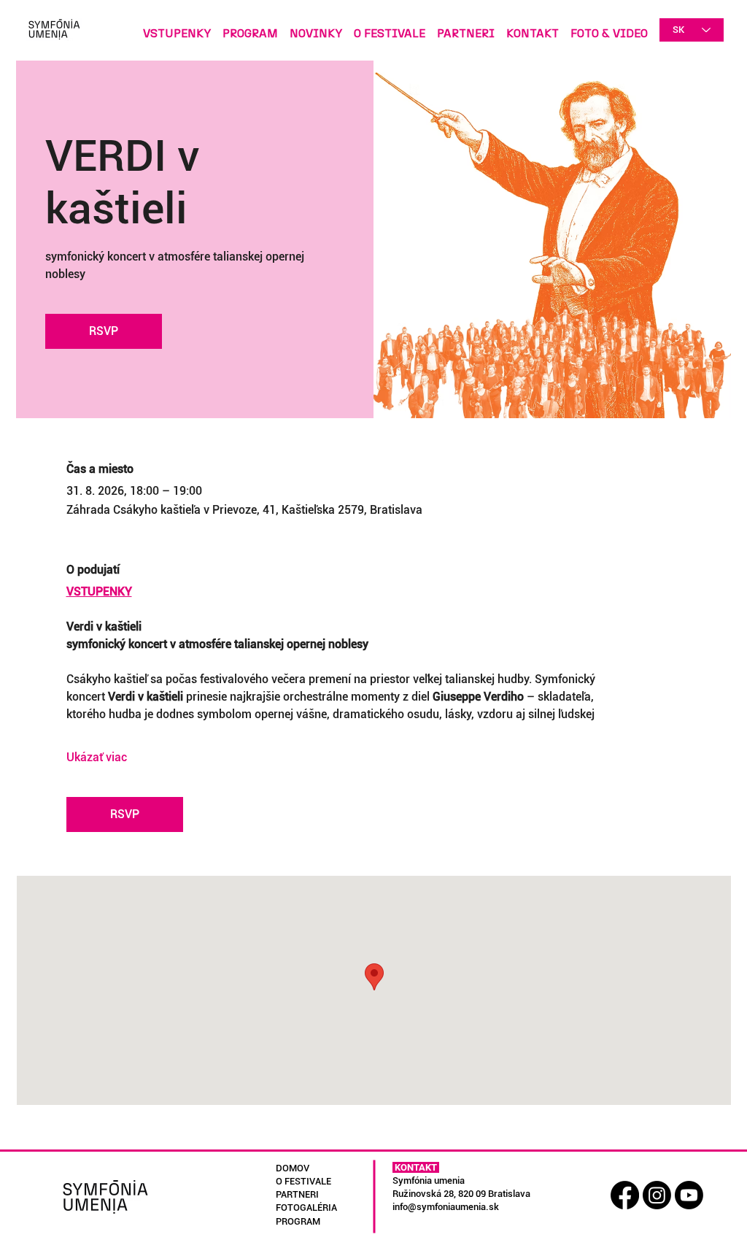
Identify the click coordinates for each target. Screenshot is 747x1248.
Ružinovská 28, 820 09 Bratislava (461, 1193)
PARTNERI (297, 1194)
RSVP (103, 331)
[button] (609, 27)
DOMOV (292, 1168)
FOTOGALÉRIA (306, 1207)
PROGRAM (298, 1221)
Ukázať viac (96, 757)
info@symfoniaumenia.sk (445, 1206)
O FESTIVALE (303, 1181)
